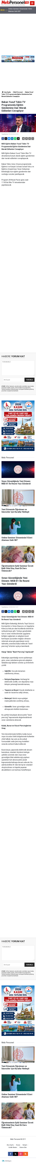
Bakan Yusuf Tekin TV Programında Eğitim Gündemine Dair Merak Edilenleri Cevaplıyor (17, 94)
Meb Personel (18, 92)
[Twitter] (6, 138)
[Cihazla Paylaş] (18, 138)
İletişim (25, 1145)
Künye (18, 1145)
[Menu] (32, 3)
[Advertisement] (18, 33)
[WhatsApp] (15, 138)
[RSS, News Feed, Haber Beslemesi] (25, 1154)
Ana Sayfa (7, 92)
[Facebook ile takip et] (10, 1154)
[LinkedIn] (12, 138)
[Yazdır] (23, 138)
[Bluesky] (9, 138)
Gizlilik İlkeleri (12, 1147)
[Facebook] (3, 138)
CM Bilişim (8, 1161)
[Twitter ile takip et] (15, 1154)
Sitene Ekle (23, 1147)
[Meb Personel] (15, 3)
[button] (26, 138)
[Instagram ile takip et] (20, 1154)
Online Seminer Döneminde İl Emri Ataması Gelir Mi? (20, 10)
